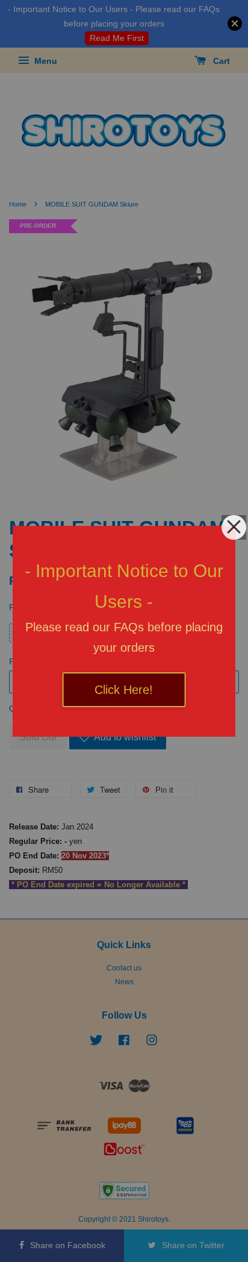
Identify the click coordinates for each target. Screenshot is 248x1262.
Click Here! (124, 689)
